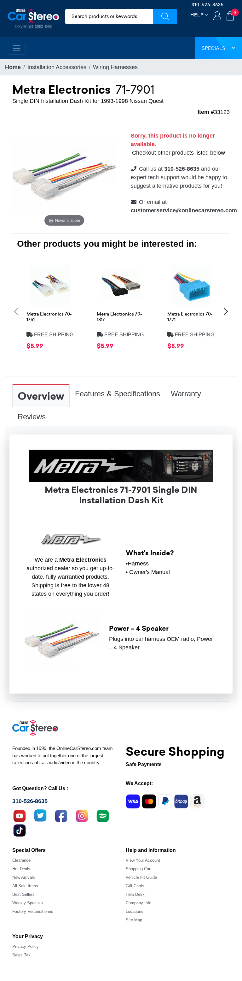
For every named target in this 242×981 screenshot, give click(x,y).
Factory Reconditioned (32, 911)
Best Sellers (23, 894)
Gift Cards (135, 885)
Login (217, 16)
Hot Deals (21, 868)
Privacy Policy (25, 946)
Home (13, 67)
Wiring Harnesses (115, 67)
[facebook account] (61, 815)
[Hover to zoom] (64, 175)
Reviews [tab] (32, 416)
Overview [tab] (41, 396)
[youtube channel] (19, 815)
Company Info (138, 903)
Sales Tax (21, 955)
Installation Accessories (56, 67)
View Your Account (143, 860)
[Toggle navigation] (17, 48)
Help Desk (135, 894)
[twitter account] (40, 815)
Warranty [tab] (186, 393)
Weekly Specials (27, 903)
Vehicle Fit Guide (141, 877)
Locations (134, 911)
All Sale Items (25, 885)
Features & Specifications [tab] (117, 393)
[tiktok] (19, 829)
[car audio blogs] (102, 815)
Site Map (134, 920)
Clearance (21, 860)
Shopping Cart (139, 868)
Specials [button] (213, 48)
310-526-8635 (208, 5)
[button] (16, 311)
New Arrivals (23, 877)
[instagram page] (82, 815)
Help (197, 14)
